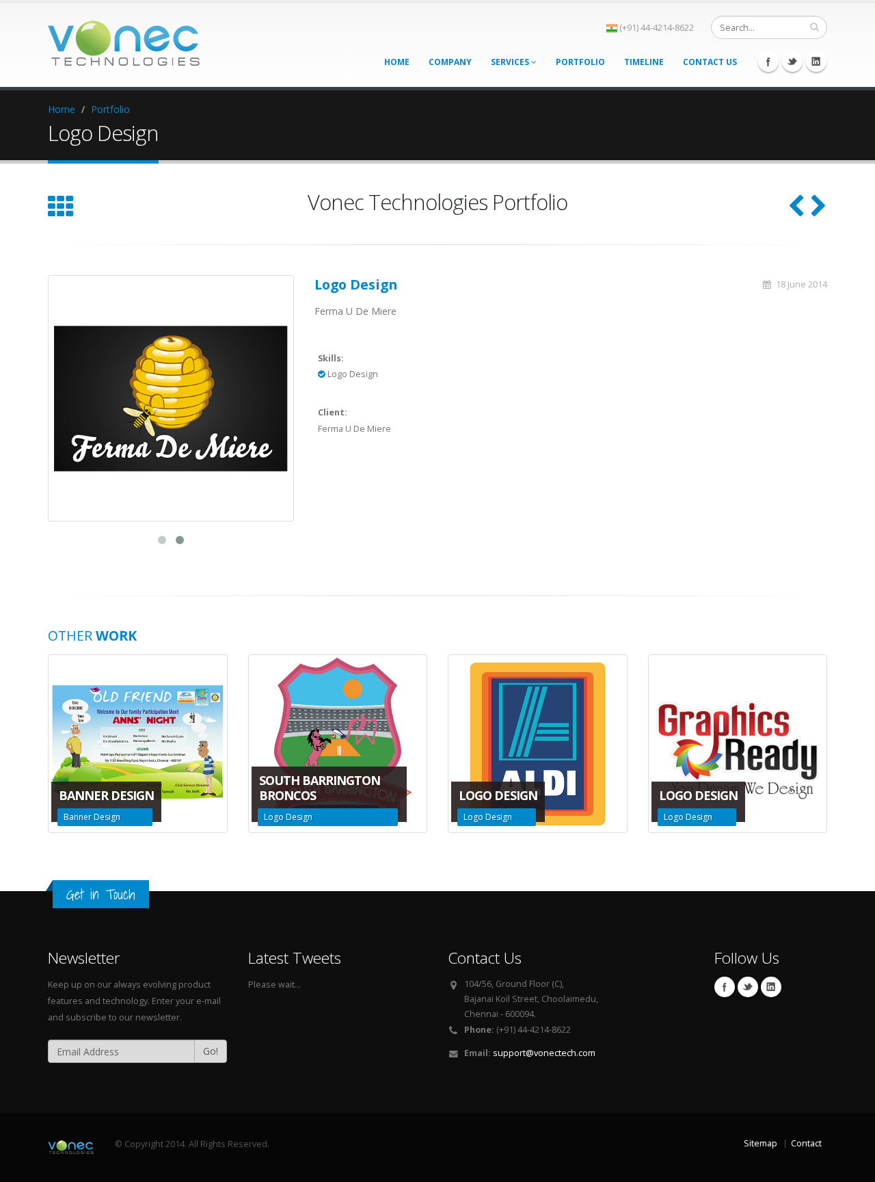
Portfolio (580, 62)
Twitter (792, 61)
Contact (806, 1143)
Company (450, 62)
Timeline (644, 62)
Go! (210, 1050)
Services (511, 62)
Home (396, 62)
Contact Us (710, 62)
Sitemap (760, 1143)
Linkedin (816, 61)
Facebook (768, 61)
